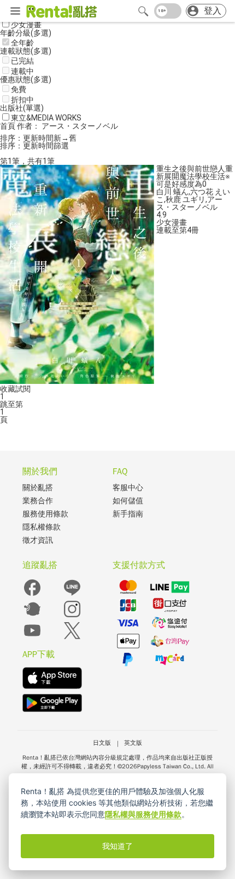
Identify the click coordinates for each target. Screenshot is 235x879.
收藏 (7, 389)
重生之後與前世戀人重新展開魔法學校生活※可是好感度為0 (194, 176)
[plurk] (32, 616)
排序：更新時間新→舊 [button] (38, 138)
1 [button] (2, 412)
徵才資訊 (37, 540)
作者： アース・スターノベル (67, 126)
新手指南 (128, 514)
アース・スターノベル (189, 203)
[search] (143, 11)
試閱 (23, 388)
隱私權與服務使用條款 (143, 814)
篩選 (61, 146)
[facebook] (32, 595)
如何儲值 (128, 500)
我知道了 (117, 846)
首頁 (8, 126)
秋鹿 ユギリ (185, 199)
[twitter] (72, 637)
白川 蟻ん (172, 191)
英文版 (133, 742)
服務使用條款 (45, 514)
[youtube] (32, 637)
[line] (72, 595)
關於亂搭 (37, 487)
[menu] (15, 11)
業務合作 (37, 500)
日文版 (102, 742)
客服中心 (128, 487)
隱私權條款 (41, 527)
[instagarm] (72, 616)
